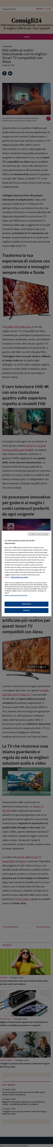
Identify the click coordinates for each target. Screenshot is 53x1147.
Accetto (26, 610)
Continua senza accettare (38, 534)
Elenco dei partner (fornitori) (16, 595)
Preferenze (26, 604)
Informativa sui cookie (19, 577)
